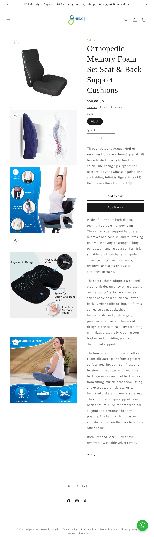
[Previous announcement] (7, 4)
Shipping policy (129, 529)
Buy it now (115, 207)
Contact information (79, 533)
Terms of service (108, 529)
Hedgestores (31, 529)
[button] (8, 19)
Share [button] (94, 455)
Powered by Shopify (48, 529)
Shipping (92, 106)
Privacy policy (88, 529)
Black (95, 121)
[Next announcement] (146, 4)
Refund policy (70, 529)
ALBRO (91, 39)
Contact (82, 486)
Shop (70, 486)
